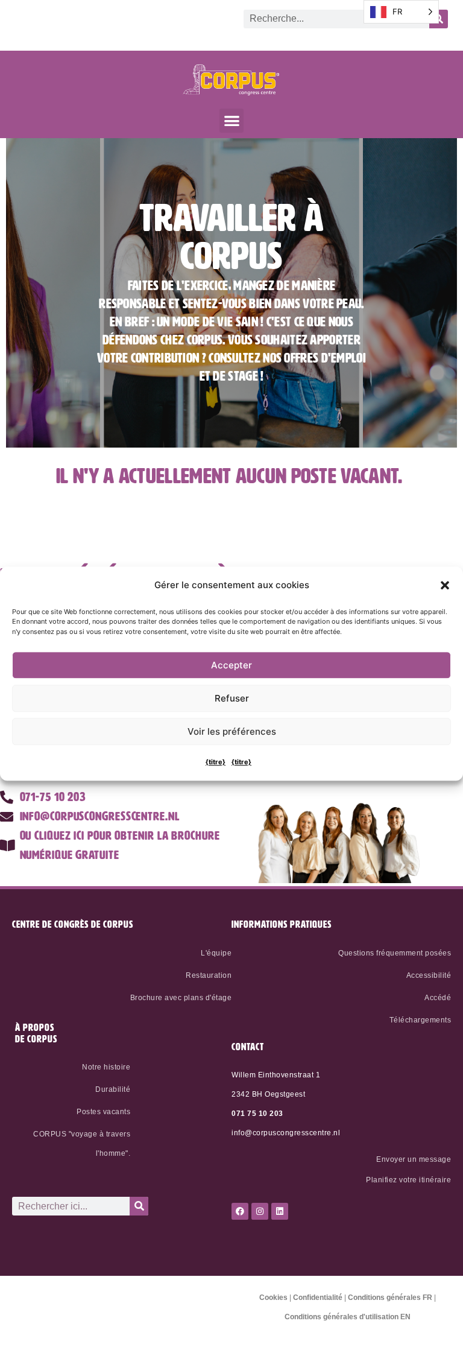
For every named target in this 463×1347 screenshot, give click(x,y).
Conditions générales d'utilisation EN (348, 1317)
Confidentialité (317, 1297)
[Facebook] (240, 1211)
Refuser (232, 698)
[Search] (139, 1206)
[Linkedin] (279, 1211)
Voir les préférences (231, 731)
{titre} (215, 762)
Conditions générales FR (390, 1297)
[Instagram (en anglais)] (259, 1211)
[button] (445, 585)
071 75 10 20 (255, 1113)
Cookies (273, 1297)
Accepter (231, 665)
